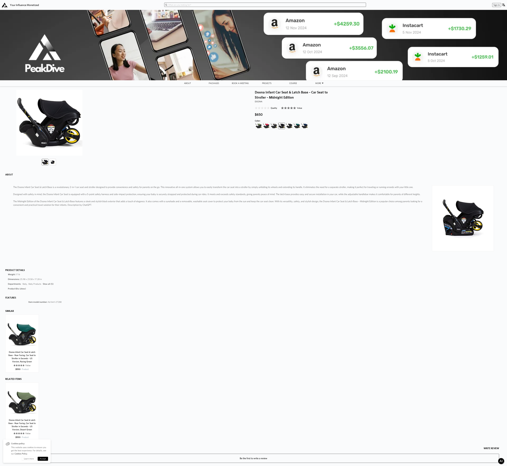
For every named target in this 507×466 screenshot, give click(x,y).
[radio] (256, 108)
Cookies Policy (21, 453)
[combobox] (265, 5)
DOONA (258, 101)
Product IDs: (17, 288)
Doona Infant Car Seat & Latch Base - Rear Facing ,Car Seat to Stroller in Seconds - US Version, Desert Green (22, 425)
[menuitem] (496, 5)
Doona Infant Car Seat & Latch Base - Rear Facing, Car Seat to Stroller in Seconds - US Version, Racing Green (22, 357)
